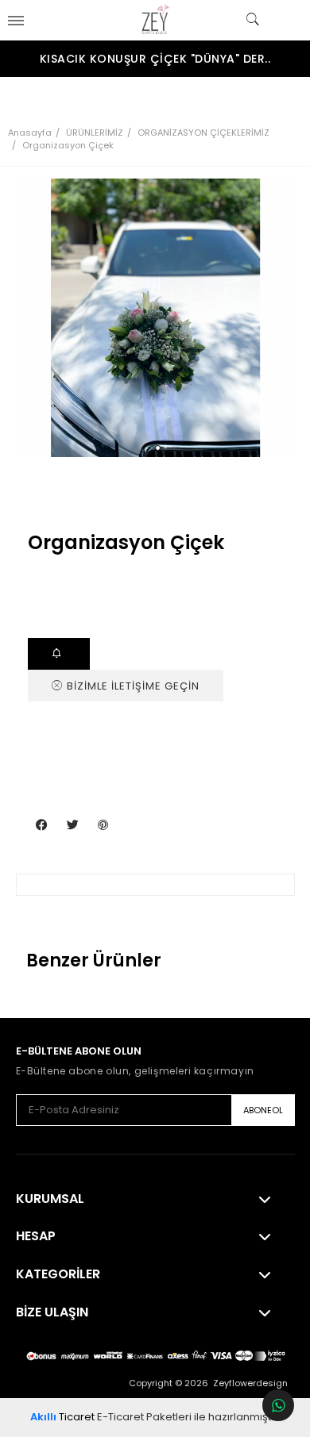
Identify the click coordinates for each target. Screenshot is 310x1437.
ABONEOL (263, 1110)
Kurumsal (50, 1199)
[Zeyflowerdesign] (155, 20)
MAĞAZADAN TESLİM (59, 654)
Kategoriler (58, 1274)
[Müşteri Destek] (278, 1405)
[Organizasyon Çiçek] (155, 318)
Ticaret (62, 1416)
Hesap (36, 1236)
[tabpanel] (155, 318)
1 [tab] (158, 448)
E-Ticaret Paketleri (144, 1416)
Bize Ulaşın (52, 1312)
